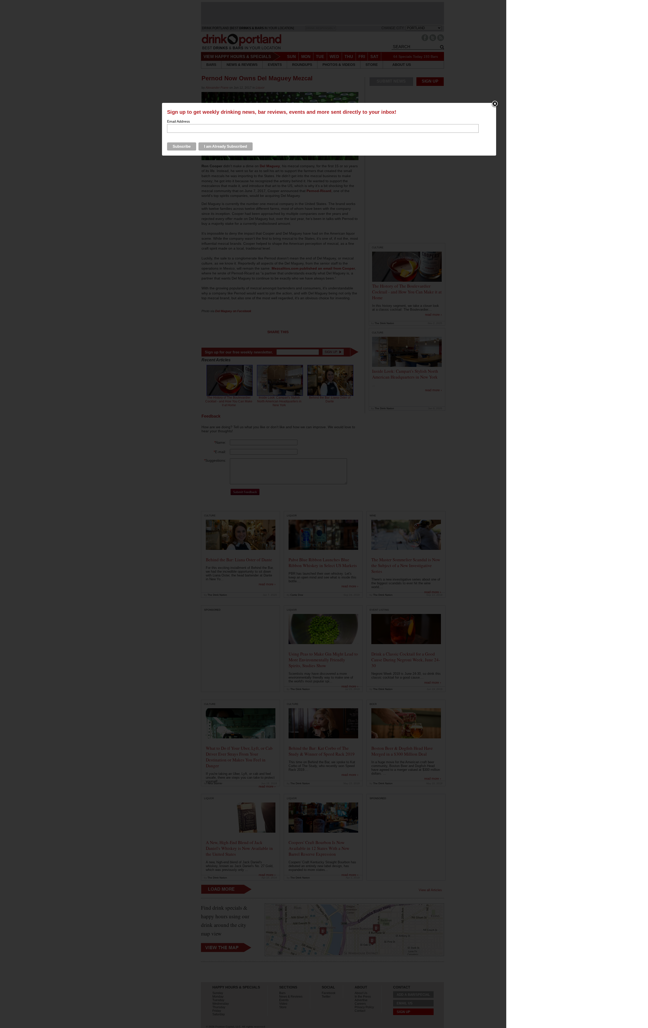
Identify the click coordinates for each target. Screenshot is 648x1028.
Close (495, 104)
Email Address (178, 121)
